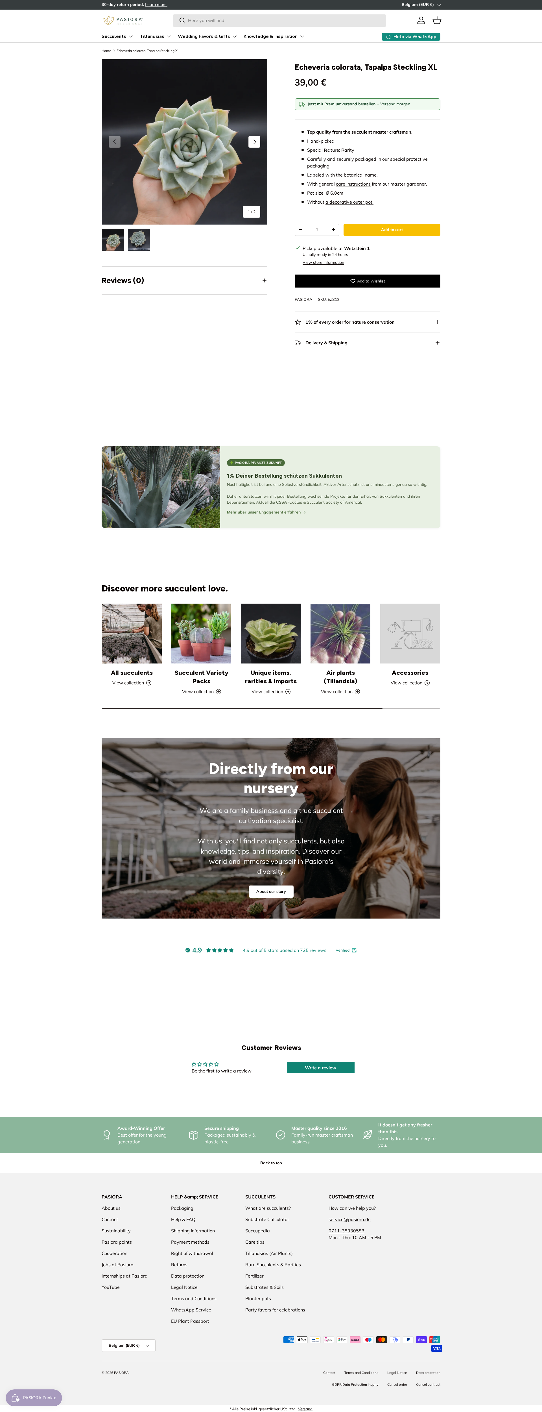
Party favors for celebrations (275, 1310)
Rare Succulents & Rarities (273, 1264)
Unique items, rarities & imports (271, 677)
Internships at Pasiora (125, 1276)
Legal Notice (184, 1287)
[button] (437, 20)
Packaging (182, 1208)
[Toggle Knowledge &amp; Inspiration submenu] (302, 36)
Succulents (114, 36)
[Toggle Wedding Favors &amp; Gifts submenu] (234, 36)
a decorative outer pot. (349, 202)
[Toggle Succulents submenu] (130, 36)
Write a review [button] (320, 1068)
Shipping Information (193, 1230)
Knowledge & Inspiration (271, 36)
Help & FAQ (183, 1219)
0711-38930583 (346, 1230)
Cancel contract (428, 1384)
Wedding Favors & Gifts (204, 36)
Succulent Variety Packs (201, 677)
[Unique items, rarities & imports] (271, 633)
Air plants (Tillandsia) (340, 677)
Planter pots (258, 1298)
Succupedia (257, 1230)
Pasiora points (117, 1242)
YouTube (111, 1287)
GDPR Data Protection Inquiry (355, 1384)
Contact (110, 1219)
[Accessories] (410, 633)
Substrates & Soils (264, 1287)
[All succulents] (132, 633)
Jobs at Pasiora (118, 1264)
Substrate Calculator (267, 1219)
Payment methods (190, 1242)
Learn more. (180, 4)
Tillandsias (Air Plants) (269, 1253)
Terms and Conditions (194, 1298)
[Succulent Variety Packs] (201, 633)
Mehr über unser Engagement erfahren (264, 512)
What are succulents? (268, 1208)
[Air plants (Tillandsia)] (340, 633)
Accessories (410, 672)
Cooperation (114, 1253)
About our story (271, 891)
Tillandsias (152, 36)
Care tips (255, 1242)
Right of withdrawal (192, 1253)
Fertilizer (254, 1276)
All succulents (132, 672)
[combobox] (279, 20)
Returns (179, 1264)
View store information (323, 262)
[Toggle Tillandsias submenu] (168, 36)
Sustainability (116, 1230)
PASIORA (303, 299)
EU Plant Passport (190, 1321)
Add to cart (392, 229)
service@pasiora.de (350, 1219)
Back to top (271, 1162)
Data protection (187, 1276)
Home (106, 51)
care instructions (353, 184)
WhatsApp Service (191, 1310)
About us (111, 1208)
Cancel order (397, 1384)
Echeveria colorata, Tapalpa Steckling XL (148, 51)
